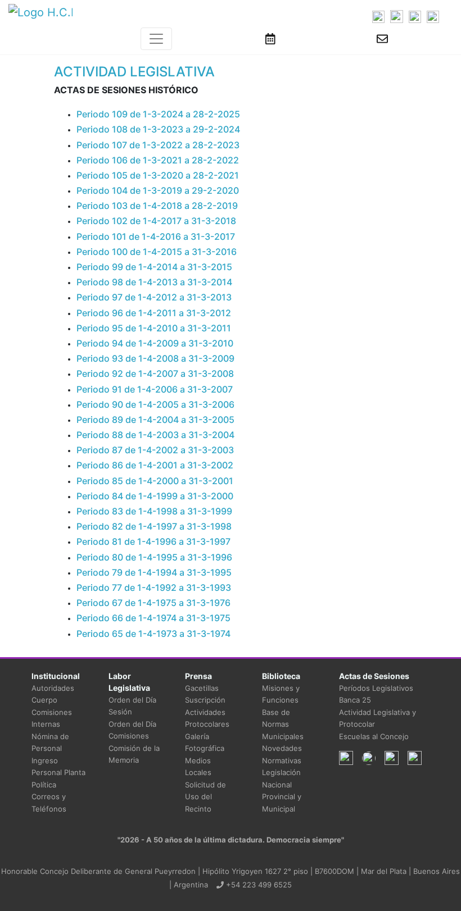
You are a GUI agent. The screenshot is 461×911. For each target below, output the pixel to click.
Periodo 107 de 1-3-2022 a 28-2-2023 (157, 145)
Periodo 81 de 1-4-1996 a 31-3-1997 (153, 541)
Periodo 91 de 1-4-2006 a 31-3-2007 (154, 389)
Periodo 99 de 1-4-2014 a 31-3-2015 (154, 266)
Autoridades (52, 688)
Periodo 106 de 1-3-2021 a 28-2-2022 (157, 160)
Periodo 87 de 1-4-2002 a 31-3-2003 (155, 450)
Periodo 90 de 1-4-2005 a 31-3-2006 (155, 404)
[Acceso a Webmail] (382, 39)
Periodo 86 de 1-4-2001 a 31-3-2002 (154, 465)
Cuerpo (44, 699)
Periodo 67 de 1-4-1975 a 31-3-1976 (153, 602)
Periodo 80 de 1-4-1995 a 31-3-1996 (154, 557)
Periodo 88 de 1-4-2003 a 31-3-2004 (155, 434)
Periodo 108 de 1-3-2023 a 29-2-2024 (158, 129)
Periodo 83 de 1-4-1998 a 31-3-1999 (154, 511)
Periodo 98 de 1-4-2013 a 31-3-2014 (154, 282)
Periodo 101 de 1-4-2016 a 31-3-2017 (155, 236)
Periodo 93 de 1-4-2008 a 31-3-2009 (155, 358)
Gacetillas (202, 688)
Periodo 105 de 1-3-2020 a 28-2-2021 (157, 175)
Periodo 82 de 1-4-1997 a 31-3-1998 (154, 526)
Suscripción (205, 699)
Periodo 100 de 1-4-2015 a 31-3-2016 (156, 251)
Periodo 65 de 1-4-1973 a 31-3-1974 (153, 633)
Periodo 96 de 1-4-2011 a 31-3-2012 (153, 312)
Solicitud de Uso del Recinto (205, 796)
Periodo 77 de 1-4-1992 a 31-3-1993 (153, 587)
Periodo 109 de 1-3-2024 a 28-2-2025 (158, 114)
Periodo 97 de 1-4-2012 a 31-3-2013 (154, 297)
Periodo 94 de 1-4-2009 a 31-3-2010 (154, 343)
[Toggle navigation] (156, 39)
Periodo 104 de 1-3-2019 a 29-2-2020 (157, 190)
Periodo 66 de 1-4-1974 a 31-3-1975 (153, 617)
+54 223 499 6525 (258, 884)
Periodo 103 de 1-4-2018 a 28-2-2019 (157, 205)
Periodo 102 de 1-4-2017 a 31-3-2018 (156, 220)
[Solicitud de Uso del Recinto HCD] (270, 39)
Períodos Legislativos (376, 688)
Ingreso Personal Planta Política (58, 772)
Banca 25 (355, 699)
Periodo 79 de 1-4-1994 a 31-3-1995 (154, 572)
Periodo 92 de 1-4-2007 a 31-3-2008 (155, 373)
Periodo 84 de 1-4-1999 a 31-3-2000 (154, 496)
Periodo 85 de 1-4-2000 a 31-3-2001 (154, 480)
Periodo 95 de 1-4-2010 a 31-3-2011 (153, 328)
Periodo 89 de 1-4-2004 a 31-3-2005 (155, 419)
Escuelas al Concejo (374, 736)
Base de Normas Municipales (283, 724)
